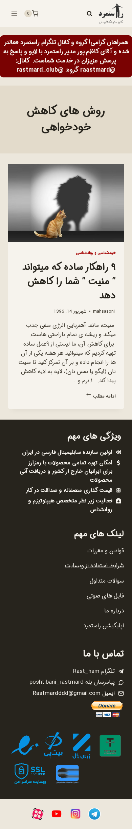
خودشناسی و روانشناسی (96, 253)
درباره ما (114, 610)
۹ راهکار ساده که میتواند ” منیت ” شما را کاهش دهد (69, 281)
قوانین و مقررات (105, 550)
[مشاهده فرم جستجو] (89, 13)
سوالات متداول (107, 581)
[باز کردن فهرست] (14, 13)
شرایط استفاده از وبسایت (94, 565)
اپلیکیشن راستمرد (103, 625)
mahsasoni (104, 311)
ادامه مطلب (101, 396)
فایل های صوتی (105, 596)
